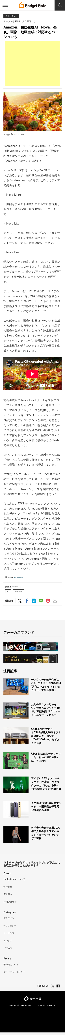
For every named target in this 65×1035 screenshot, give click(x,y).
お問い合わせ (9, 902)
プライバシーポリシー (14, 972)
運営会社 (7, 887)
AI (8, 591)
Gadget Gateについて (14, 879)
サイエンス (8, 933)
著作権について (11, 964)
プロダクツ (8, 918)
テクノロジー (11, 16)
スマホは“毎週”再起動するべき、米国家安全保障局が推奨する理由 (46, 806)
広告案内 (7, 894)
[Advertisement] (32, 63)
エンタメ (7, 941)
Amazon (18, 577)
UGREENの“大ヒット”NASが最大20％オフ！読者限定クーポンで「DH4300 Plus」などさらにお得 (46, 736)
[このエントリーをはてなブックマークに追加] (34, 601)
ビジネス (7, 948)
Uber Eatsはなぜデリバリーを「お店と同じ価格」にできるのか (46, 757)
